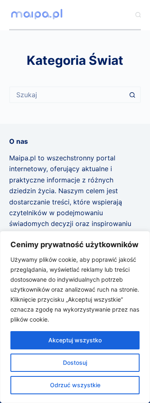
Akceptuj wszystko (75, 340)
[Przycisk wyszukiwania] (132, 94)
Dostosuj (75, 362)
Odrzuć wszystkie (75, 384)
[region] (75, 317)
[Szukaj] (138, 14)
